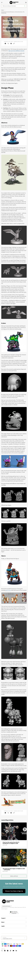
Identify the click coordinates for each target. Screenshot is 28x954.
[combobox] (14, 5)
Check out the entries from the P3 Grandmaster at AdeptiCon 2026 (11, 842)
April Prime (8, 590)
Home (2, 10)
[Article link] (14, 835)
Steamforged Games (6, 906)
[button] (1, 2)
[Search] (25, 6)
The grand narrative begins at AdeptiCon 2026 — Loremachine (14, 869)
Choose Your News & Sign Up (14, 891)
